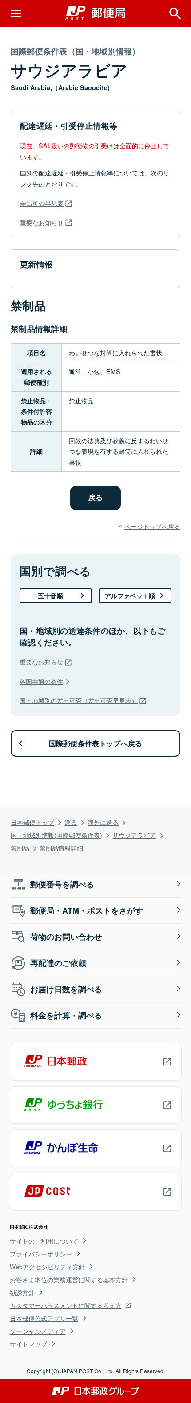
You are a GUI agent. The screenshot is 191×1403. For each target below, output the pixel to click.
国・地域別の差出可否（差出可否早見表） (79, 700)
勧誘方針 (22, 1292)
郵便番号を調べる (62, 884)
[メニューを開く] (16, 13)
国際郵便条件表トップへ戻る (96, 743)
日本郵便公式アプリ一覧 (44, 1318)
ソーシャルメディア (38, 1331)
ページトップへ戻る (152, 526)
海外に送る (103, 822)
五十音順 (50, 595)
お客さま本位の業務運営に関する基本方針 (69, 1279)
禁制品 (20, 847)
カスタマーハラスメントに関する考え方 (66, 1305)
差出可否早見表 (42, 202)
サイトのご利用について (44, 1240)
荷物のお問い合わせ (66, 936)
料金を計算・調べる (66, 1015)
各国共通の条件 (41, 681)
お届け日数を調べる (66, 989)
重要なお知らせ (42, 222)
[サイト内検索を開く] (175, 13)
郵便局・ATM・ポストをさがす (86, 910)
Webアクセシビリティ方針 (47, 1266)
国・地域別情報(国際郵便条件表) (56, 834)
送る (70, 822)
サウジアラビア (134, 834)
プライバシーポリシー (41, 1253)
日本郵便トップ (32, 822)
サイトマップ (28, 1343)
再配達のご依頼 (58, 963)
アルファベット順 (130, 595)
